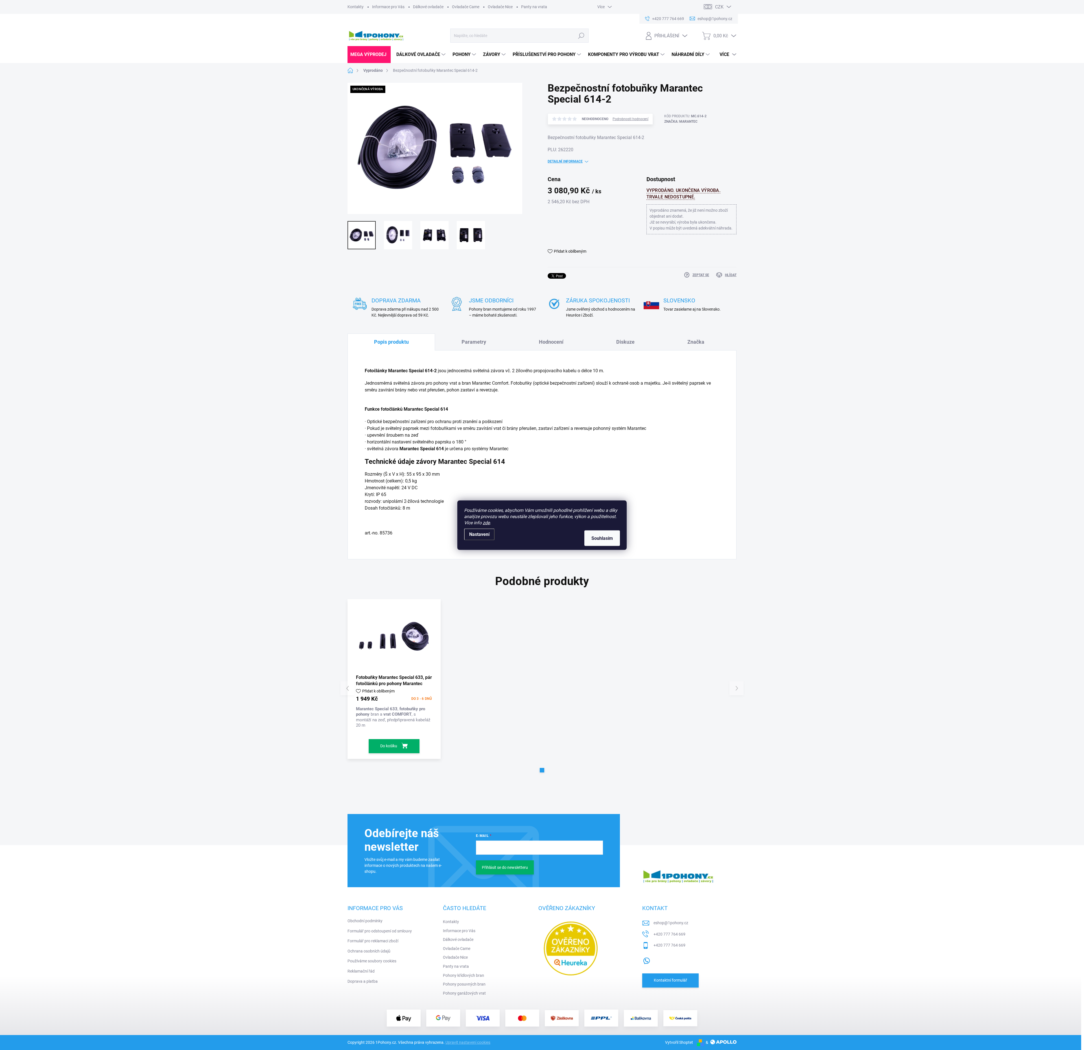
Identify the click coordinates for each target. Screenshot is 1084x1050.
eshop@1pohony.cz (671, 923)
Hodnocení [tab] (551, 342)
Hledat (581, 35)
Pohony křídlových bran (463, 975)
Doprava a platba (363, 981)
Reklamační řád (361, 971)
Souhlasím (602, 538)
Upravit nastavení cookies (467, 1042)
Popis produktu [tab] (391, 342)
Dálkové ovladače (428, 7)
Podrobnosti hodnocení (630, 119)
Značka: (681, 122)
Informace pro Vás (388, 7)
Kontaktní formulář (670, 980)
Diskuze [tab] (625, 342)
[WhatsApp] (646, 959)
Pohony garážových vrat (464, 993)
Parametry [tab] (474, 342)
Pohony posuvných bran (464, 984)
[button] (542, 770)
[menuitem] (369, 54)
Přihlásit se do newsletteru (505, 867)
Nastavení (479, 534)
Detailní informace (565, 161)
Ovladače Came (465, 7)
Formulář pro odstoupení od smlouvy (380, 931)
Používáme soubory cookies (372, 961)
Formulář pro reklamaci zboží (373, 941)
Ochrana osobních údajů (369, 951)
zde (486, 522)
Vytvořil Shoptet (679, 1042)
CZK (719, 7)
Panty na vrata (534, 7)
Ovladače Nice (500, 7)
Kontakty (356, 7)
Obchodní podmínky (365, 921)
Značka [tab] (695, 342)
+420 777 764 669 (669, 934)
